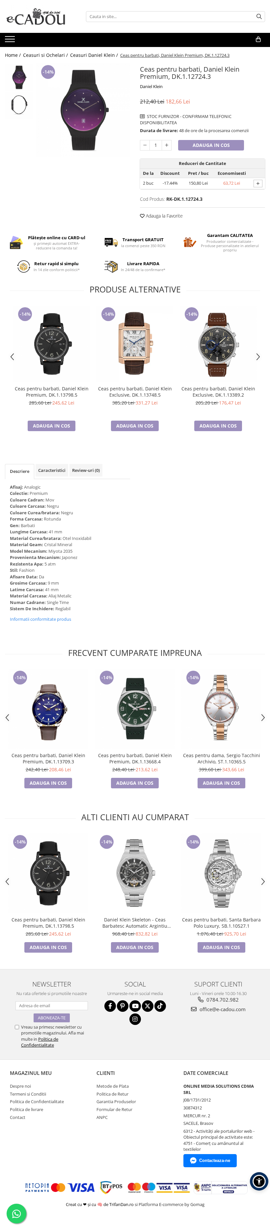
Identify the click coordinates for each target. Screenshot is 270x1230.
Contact (17, 1117)
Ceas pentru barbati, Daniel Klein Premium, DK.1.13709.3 (48, 758)
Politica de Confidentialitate (39, 1042)
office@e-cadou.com (222, 1009)
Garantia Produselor (116, 1101)
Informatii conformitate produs (40, 619)
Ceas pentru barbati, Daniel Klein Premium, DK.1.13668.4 (135, 758)
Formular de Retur (114, 1109)
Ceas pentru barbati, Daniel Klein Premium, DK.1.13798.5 (52, 391)
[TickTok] (160, 1006)
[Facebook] (110, 1006)
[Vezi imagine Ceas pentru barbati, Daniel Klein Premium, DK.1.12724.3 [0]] (19, 77)
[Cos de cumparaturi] (258, 39)
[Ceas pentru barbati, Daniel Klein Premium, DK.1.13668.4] (135, 709)
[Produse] (10, 41)
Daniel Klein (151, 86)
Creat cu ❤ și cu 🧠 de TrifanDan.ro (100, 1204)
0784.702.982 (222, 999)
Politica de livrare (26, 1109)
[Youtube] (135, 1006)
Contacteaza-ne (214, 1160)
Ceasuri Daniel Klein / (94, 55)
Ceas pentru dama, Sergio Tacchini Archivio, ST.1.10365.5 (221, 758)
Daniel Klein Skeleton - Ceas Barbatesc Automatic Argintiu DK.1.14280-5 (134, 923)
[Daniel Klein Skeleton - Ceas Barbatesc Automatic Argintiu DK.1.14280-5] (135, 873)
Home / (13, 55)
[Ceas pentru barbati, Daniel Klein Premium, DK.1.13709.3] (48, 709)
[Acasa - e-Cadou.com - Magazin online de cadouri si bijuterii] (38, 16)
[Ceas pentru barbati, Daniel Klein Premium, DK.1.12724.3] (83, 110)
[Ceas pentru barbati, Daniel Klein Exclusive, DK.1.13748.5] (134, 344)
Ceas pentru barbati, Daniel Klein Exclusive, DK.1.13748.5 (135, 391)
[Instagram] (135, 1019)
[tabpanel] (83, 110)
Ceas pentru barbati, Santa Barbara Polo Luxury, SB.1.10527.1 (221, 923)
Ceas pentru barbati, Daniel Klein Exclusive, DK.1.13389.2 (218, 391)
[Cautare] (259, 16)
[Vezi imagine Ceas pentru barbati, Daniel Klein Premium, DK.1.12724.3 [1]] (19, 105)
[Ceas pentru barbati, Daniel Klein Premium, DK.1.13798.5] (51, 344)
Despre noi (20, 1086)
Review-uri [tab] (86, 470)
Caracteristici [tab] (52, 470)
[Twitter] (147, 1006)
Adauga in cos (211, 145)
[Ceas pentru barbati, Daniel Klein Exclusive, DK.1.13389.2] (218, 344)
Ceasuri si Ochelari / (46, 55)
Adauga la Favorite (164, 216)
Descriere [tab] (19, 471)
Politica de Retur (112, 1094)
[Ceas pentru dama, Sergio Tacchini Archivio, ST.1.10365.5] (221, 709)
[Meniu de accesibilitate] (259, 1181)
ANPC (102, 1117)
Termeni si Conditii (28, 1094)
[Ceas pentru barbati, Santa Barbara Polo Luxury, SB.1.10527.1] (221, 873)
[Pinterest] (122, 1006)
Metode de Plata (112, 1086)
